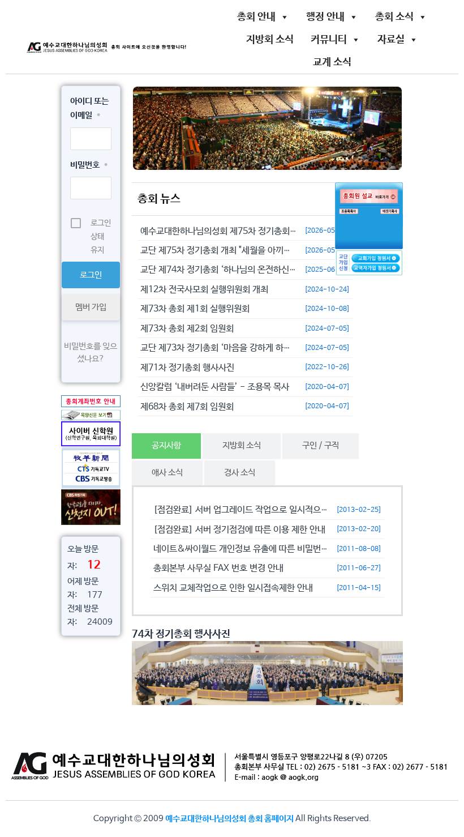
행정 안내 (325, 17)
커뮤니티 (329, 39)
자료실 (391, 39)
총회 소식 (394, 17)
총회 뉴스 (159, 199)
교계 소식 (332, 62)
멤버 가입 (90, 307)
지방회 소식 (270, 39)
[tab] (166, 446)
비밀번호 (89, 165)
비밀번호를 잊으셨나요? (90, 352)
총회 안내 (256, 17)
